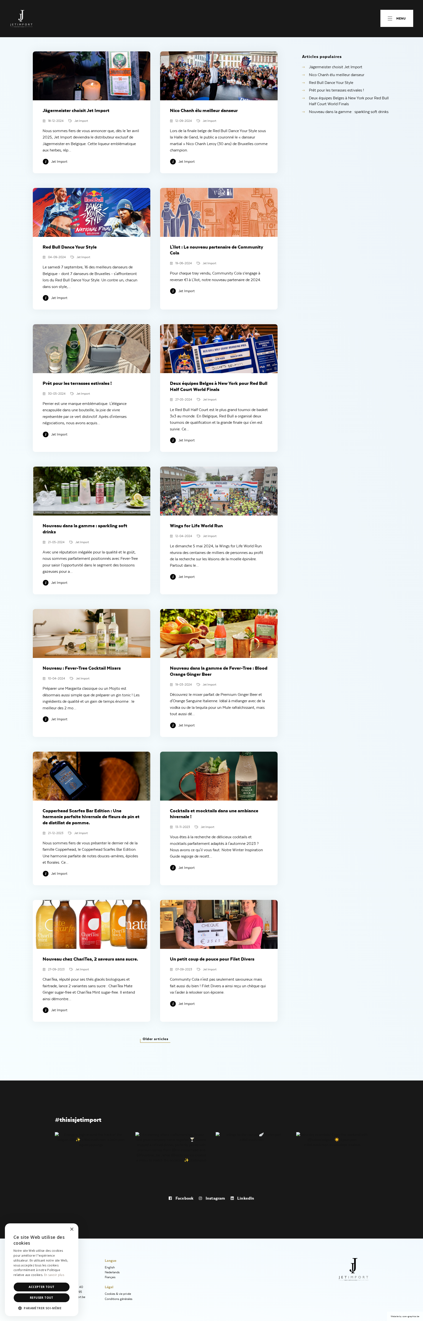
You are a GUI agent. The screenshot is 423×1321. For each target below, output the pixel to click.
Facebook (184, 1198)
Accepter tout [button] (41, 1287)
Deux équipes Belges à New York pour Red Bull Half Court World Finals (349, 101)
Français (110, 1277)
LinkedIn (245, 1198)
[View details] (91, 1139)
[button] (41, 1308)
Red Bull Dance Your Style (331, 82)
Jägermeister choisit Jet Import (335, 67)
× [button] (71, 1229)
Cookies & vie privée (118, 1294)
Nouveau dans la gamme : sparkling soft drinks (348, 112)
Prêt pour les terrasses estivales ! (336, 90)
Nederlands (112, 1272)
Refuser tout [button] (41, 1298)
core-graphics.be (410, 1316)
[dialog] (41, 1269)
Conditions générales (118, 1299)
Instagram (215, 1198)
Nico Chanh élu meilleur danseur (336, 75)
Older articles (156, 1039)
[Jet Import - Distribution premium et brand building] (22, 18)
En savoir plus (54, 1275)
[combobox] (61, 1229)
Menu (401, 18)
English (110, 1267)
